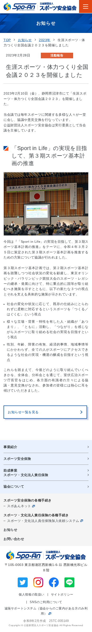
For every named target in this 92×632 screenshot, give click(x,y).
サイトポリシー (62, 594)
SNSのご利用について (46, 602)
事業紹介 (10, 447)
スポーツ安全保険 (17, 459)
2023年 (44, 40)
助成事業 (10, 470)
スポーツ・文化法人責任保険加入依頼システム (43, 521)
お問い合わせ (14, 539)
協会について (14, 486)
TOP (7, 40)
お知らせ (25, 40)
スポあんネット (19, 506)
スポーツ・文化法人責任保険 (26, 475)
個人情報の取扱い (31, 594)
